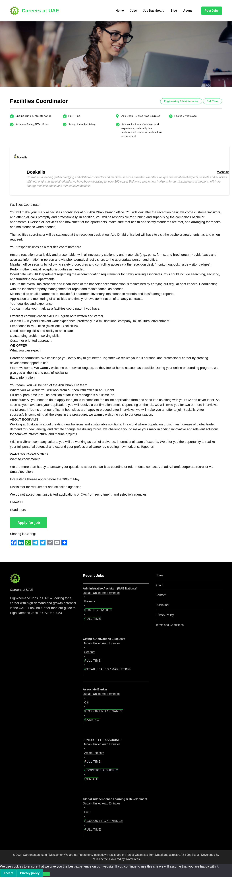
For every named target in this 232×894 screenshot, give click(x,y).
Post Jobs (212, 10)
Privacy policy (30, 873)
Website (223, 172)
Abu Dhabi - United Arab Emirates (140, 115)
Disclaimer (162, 605)
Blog (174, 10)
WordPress (132, 859)
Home (120, 10)
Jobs (133, 10)
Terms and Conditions (170, 624)
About (187, 10)
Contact (160, 595)
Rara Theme (100, 859)
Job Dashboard (153, 10)
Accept (8, 873)
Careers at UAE (40, 10)
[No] (46, 874)
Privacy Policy (165, 614)
